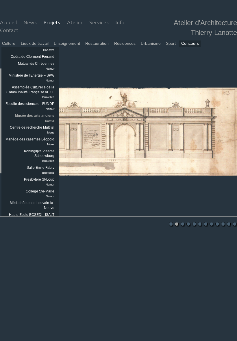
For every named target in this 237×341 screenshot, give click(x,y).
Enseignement (67, 43)
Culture (8, 43)
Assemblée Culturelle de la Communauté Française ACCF (30, 92)
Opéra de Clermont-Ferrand (32, 57)
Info (120, 23)
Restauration (97, 43)
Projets (51, 23)
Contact (9, 31)
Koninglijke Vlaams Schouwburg (39, 156)
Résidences (125, 43)
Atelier (75, 23)
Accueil (8, 23)
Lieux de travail (35, 43)
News (30, 23)
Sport (171, 43)
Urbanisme (151, 43)
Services (99, 23)
